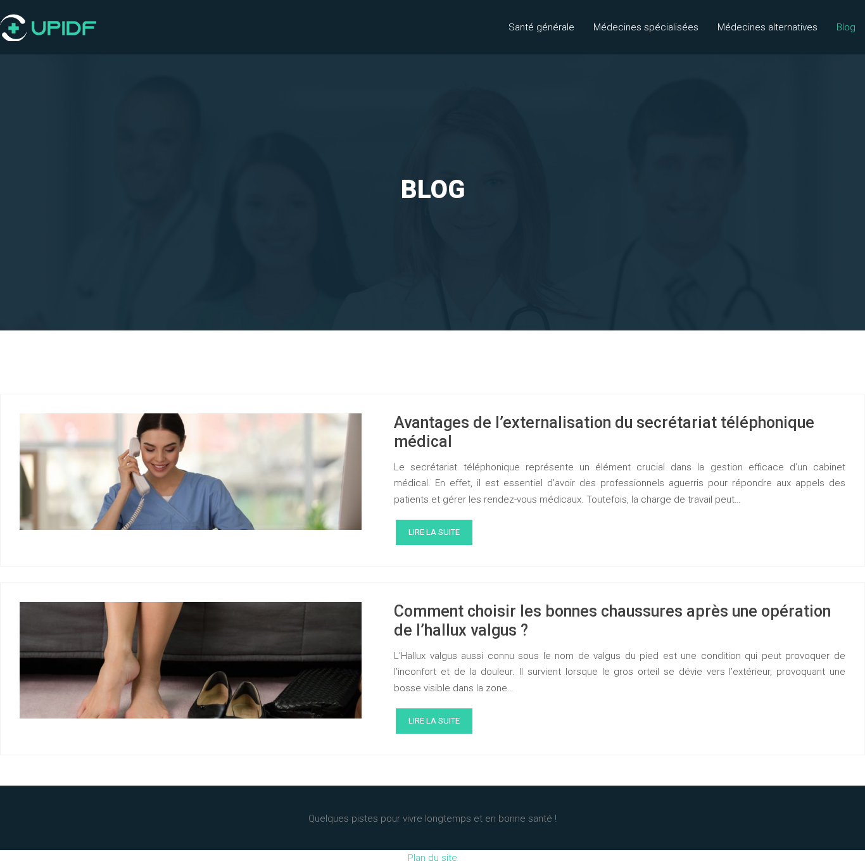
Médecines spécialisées (645, 27)
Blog (846, 27)
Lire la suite (434, 532)
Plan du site (432, 857)
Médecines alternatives (767, 27)
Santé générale (541, 27)
